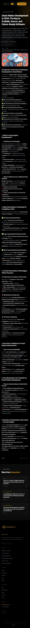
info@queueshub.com (6, 604)
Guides (3, 592)
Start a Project (22, 4)
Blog (7, 48)
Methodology (4, 590)
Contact (3, 580)
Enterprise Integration (6, 556)
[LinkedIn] (3, 543)
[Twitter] (6, 543)
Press (3, 597)
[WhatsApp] (9, 543)
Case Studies (4, 573)
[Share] (21, 458)
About (3, 570)
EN (12, 4)
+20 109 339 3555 (5, 607)
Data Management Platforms (7, 558)
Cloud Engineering (5, 553)
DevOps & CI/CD (5, 561)
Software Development (6, 550)
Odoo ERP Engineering (6, 563)
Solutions (3, 575)
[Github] (11, 543)
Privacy (13, 625)
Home (3, 48)
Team (3, 587)
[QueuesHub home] (6, 4)
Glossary (3, 595)
